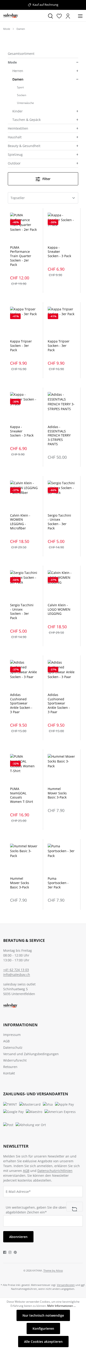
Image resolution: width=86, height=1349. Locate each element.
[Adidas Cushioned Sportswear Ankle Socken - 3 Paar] (24, 674)
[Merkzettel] (59, 15)
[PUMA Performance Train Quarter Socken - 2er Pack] (24, 227)
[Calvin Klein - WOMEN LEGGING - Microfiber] (24, 495)
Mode (12, 62)
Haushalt (15, 137)
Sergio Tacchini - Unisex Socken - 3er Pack (59, 522)
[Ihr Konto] (68, 15)
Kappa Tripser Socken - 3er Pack (21, 345)
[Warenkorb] (74, 16)
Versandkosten (66, 1285)
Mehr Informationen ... (61, 1306)
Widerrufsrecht (15, 1060)
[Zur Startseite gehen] (23, 15)
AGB (6, 1041)
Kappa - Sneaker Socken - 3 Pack (59, 251)
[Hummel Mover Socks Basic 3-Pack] (62, 768)
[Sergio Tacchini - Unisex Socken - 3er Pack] (62, 495)
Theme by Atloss (53, 1270)
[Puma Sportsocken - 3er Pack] (62, 858)
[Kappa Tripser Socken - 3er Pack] (24, 321)
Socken (21, 95)
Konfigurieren (43, 1328)
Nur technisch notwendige (43, 1315)
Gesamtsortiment (21, 53)
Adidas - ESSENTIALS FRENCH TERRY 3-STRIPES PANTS (59, 435)
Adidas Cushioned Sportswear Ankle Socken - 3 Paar (21, 703)
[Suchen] (50, 15)
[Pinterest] (15, 1251)
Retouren (10, 1067)
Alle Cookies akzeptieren (43, 1341)
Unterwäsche (25, 103)
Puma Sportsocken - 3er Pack (58, 882)
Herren (17, 71)
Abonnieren (18, 1237)
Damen (17, 79)
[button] (76, 62)
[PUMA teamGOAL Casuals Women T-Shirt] (24, 768)
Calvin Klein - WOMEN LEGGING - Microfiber (20, 522)
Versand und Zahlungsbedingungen (31, 1054)
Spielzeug (15, 154)
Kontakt (9, 1073)
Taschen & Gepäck (26, 119)
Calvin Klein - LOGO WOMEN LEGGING (59, 609)
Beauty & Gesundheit (24, 146)
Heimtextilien (18, 128)
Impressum (12, 1034)
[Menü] (80, 15)
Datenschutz (12, 1047)
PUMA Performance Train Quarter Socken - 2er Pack (20, 256)
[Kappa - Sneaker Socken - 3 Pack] (62, 227)
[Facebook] (4, 1251)
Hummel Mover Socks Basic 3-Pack (57, 793)
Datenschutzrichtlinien (54, 1170)
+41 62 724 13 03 (16, 970)
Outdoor (14, 163)
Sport (20, 87)
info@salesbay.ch (16, 974)
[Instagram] (9, 1251)
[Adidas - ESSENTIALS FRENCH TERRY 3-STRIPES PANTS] (62, 406)
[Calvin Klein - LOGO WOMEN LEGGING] (62, 584)
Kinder (17, 111)
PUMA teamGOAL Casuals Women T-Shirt (21, 795)
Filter (46, 179)
